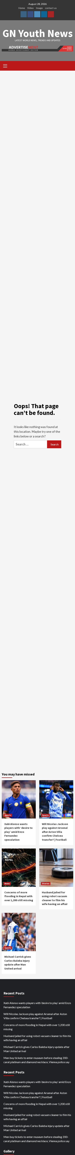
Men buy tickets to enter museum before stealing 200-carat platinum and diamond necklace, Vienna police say (36, 1060)
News (7, 883)
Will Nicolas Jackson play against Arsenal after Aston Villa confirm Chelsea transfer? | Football (55, 831)
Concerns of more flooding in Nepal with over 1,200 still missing (18, 896)
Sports (8, 815)
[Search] (69, 66)
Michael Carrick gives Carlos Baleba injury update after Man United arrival (36, 1049)
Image (39, 7)
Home (21, 7)
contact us (51, 7)
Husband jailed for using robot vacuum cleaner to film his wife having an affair (37, 1038)
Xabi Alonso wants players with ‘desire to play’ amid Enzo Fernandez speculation (18, 831)
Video (30, 7)
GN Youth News (37, 33)
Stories (45, 883)
